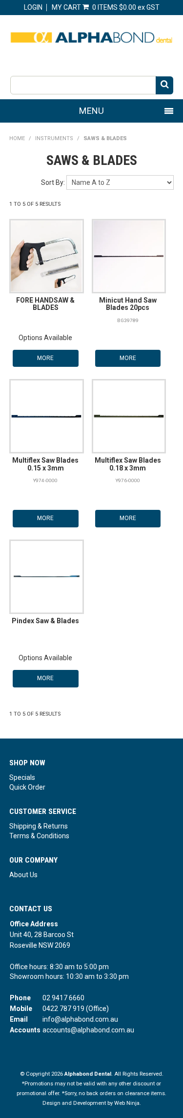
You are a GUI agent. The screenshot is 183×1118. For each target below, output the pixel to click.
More (45, 358)
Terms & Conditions (39, 836)
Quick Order (27, 787)
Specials (22, 777)
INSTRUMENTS (54, 138)
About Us (23, 875)
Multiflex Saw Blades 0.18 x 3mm (128, 463)
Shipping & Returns (38, 826)
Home (17, 138)
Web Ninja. (127, 1103)
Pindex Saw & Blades (45, 621)
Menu (91, 111)
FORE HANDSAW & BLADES (45, 303)
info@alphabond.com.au (80, 1019)
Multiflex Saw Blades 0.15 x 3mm (45, 463)
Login (33, 7)
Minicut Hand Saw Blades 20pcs (128, 303)
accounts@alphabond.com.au (88, 1030)
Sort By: (53, 182)
